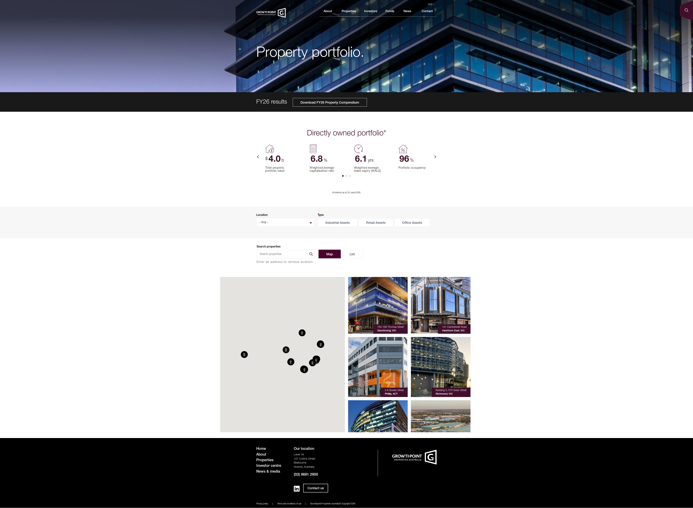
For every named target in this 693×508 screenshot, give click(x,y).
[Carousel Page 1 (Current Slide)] (343, 176)
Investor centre (268, 466)
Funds (389, 11)
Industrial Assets (337, 223)
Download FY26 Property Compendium (329, 102)
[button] (244, 354)
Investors (370, 11)
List (352, 254)
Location (262, 215)
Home (261, 449)
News (407, 11)
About (328, 11)
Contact (427, 11)
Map (329, 254)
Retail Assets (375, 223)
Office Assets (412, 223)
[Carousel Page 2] (346, 176)
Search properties (268, 247)
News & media (268, 472)
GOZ (430, 4)
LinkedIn (297, 489)
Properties (349, 11)
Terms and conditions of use (289, 504)
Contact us (316, 488)
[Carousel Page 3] (350, 176)
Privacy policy (262, 504)
